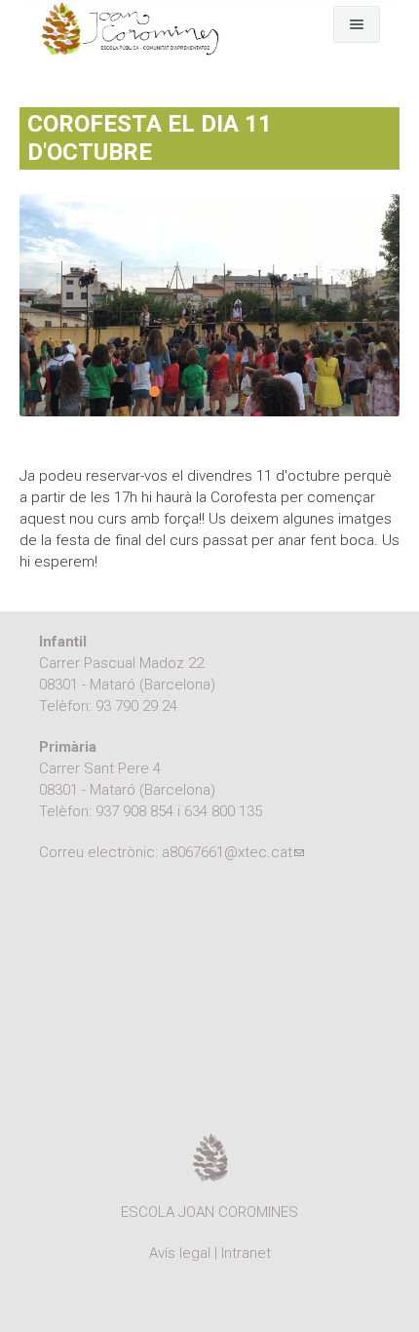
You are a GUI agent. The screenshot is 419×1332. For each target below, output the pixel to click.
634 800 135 (223, 811)
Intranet (246, 1253)
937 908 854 (134, 811)
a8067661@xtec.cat (233, 852)
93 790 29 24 (136, 706)
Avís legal (179, 1253)
